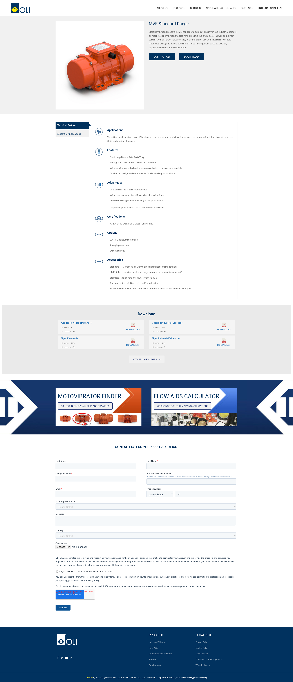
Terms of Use (201, 653)
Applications (155, 665)
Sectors (152, 659)
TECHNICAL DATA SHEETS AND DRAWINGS (87, 406)
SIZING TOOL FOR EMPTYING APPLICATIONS (184, 406)
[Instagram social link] (62, 658)
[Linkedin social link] (71, 658)
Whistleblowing (202, 665)
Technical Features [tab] (66, 125)
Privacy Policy (201, 642)
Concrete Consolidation (160, 653)
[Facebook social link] (58, 658)
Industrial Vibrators (158, 642)
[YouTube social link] (66, 658)
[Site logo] (20, 7)
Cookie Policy (201, 648)
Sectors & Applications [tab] (69, 133)
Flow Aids (153, 648)
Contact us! (162, 56)
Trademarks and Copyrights (208, 659)
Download (191, 56)
